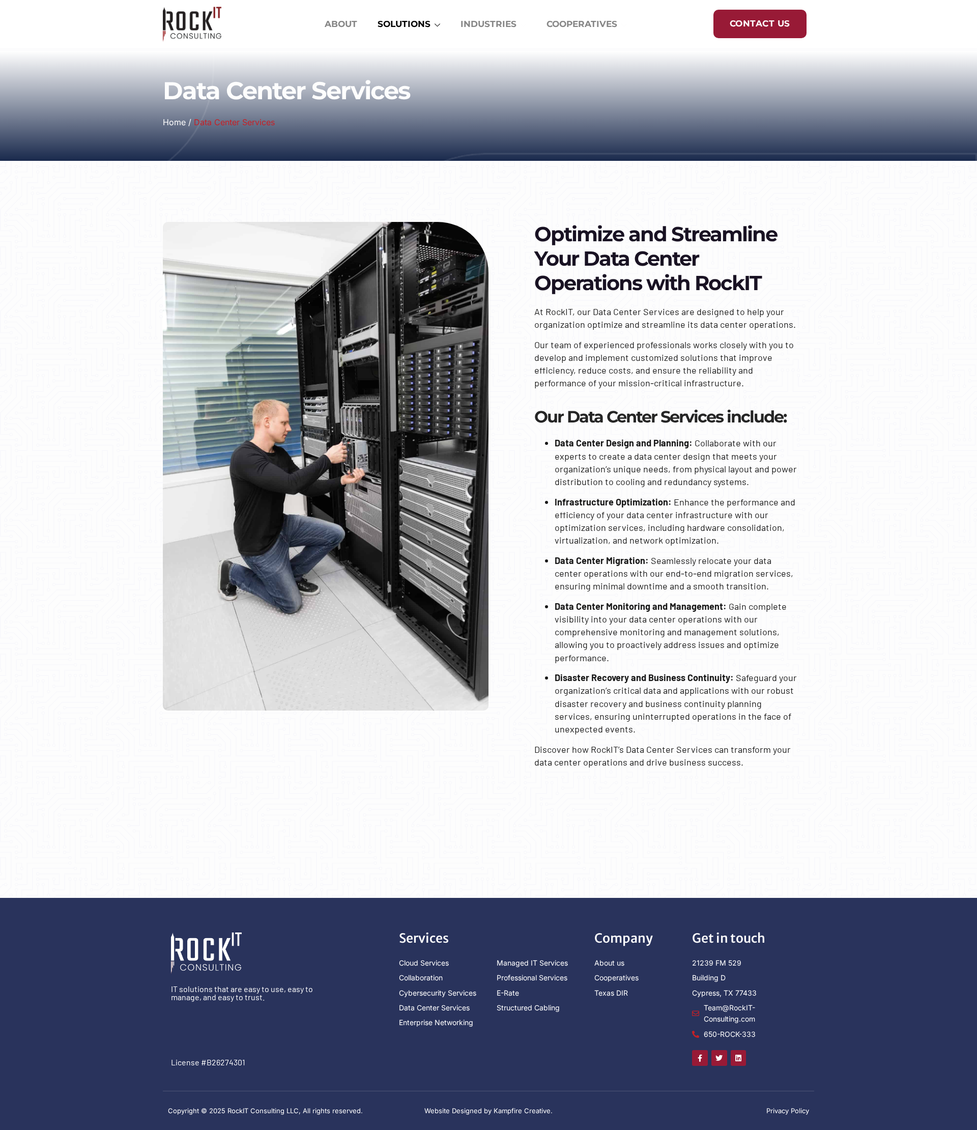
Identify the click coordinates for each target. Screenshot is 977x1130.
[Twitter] (719, 1058)
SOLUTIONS (404, 24)
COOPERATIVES (582, 24)
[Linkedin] (738, 1058)
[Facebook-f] (700, 1058)
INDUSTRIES (488, 24)
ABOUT (341, 24)
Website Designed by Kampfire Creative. (488, 1111)
